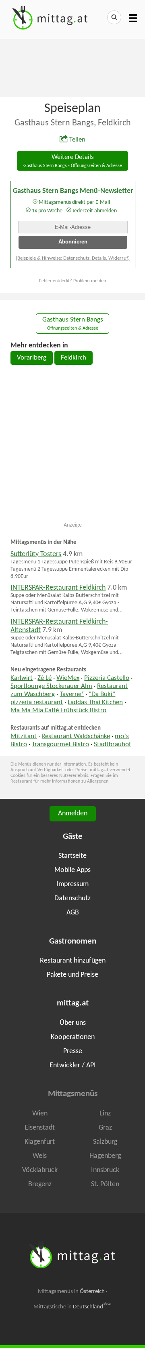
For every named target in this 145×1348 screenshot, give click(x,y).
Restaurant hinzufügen (73, 960)
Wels (40, 1156)
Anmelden (72, 813)
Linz (105, 1113)
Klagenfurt (40, 1141)
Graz (105, 1127)
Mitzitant (23, 736)
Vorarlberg (31, 358)
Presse (72, 1051)
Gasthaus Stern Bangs (72, 324)
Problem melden (89, 281)
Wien (40, 1113)
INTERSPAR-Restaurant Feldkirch (58, 587)
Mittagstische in (72, 1307)
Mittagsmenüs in (71, 1292)
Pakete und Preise (72, 974)
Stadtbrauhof (112, 744)
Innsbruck (105, 1170)
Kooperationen (73, 1037)
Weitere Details (72, 161)
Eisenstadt (40, 1127)
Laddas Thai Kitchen (95, 702)
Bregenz (40, 1184)
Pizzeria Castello (106, 678)
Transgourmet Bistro (60, 744)
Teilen (77, 140)
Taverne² (72, 694)
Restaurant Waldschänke (75, 736)
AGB (72, 912)
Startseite (72, 856)
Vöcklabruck (40, 1170)
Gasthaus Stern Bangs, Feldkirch (72, 123)
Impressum (72, 884)
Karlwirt (21, 678)
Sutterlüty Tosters (35, 554)
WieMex (67, 678)
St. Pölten (105, 1184)
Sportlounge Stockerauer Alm (51, 686)
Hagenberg (105, 1156)
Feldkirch (73, 358)
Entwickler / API (73, 1065)
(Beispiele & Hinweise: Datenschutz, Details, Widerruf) (73, 258)
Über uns (73, 1023)
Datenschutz (72, 898)
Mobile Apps (72, 870)
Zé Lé (44, 678)
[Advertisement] (72, 67)
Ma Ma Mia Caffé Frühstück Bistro (58, 710)
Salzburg (105, 1141)
